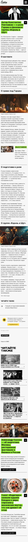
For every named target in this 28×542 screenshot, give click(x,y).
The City (4, 2)
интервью (5, 335)
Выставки (20, 147)
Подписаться (13, 324)
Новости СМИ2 (5, 341)
